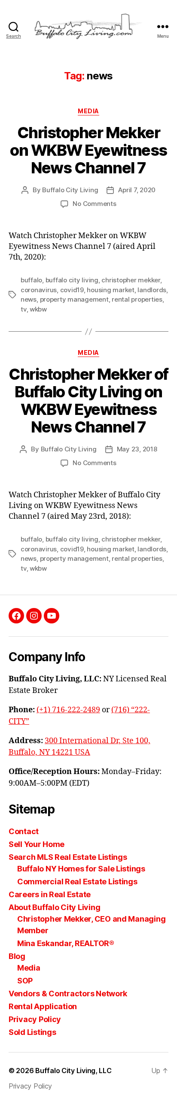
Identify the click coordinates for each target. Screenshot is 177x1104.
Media (28, 967)
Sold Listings (32, 1032)
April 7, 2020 (137, 190)
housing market (110, 290)
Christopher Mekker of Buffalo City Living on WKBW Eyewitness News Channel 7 (88, 400)
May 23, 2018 (137, 449)
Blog (17, 956)
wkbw (38, 309)
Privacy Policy (35, 1019)
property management (74, 299)
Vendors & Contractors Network (68, 993)
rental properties (137, 299)
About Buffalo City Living (54, 907)
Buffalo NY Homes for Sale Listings (81, 868)
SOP (25, 980)
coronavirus (39, 290)
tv (24, 309)
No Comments (94, 204)
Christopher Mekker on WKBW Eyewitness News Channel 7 (88, 150)
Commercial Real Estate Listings (77, 881)
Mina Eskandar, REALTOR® (65, 943)
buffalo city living (72, 280)
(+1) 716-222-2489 (68, 710)
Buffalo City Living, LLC (73, 1070)
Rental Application (43, 1006)
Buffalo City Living (70, 190)
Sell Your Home (36, 844)
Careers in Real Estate (50, 894)
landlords (151, 290)
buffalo (31, 280)
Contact (24, 831)
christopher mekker (130, 280)
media (88, 111)
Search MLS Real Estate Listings (68, 857)
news (29, 299)
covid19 (72, 290)
